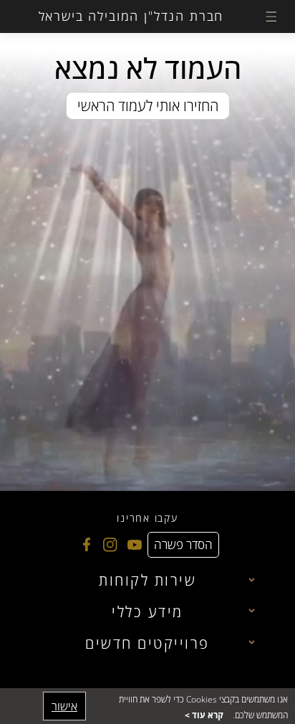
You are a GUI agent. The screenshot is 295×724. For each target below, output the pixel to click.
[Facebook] (85, 545)
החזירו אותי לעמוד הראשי (147, 105)
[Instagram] (108, 545)
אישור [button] (64, 706)
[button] (271, 16)
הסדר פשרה (183, 544)
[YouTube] (133, 545)
